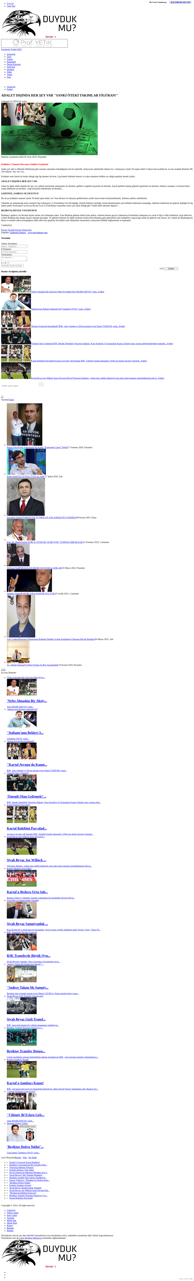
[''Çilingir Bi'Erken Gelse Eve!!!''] (22, 1109)
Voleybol (11, 67)
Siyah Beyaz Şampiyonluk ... (27, 924)
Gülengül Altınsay (18, 232)
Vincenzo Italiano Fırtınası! (21, 1167)
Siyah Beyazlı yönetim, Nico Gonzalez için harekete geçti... (33, 961)
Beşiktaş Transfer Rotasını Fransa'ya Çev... (28, 1195)
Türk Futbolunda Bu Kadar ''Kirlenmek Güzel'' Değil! (43, 447)
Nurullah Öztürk (14, 517)
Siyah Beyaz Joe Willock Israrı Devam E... (26, 836)
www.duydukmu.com (37, 232)
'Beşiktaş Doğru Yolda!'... (25, 1147)
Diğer (9, 72)
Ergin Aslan (12, 476)
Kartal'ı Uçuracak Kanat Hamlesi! (24, 1162)
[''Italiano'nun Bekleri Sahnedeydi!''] (22, 726)
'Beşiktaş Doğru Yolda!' (17, 1123)
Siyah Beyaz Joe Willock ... (26, 860)
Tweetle (11, 230)
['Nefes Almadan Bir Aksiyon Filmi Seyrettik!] (22, 695)
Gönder (171, 269)
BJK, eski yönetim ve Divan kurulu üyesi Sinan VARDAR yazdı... (37, 770)
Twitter (13, 49)
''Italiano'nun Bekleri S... (25, 732)
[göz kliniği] (34, 47)
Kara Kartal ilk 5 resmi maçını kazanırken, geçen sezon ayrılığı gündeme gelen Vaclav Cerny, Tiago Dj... (54, 930)
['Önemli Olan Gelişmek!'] (22, 790)
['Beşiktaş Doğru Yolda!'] (22, 1140)
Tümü (11, 399)
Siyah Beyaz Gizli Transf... (26, 1019)
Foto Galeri (12, 1215)
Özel (9, 57)
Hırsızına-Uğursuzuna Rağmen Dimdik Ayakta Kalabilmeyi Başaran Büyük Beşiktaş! (56, 639)
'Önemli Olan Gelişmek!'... (26, 796)
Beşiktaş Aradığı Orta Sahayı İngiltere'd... (28, 1177)
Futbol (10, 59)
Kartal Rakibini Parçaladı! (18, 805)
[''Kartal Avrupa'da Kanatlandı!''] (22, 758)
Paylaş (4, 230)
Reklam (10, 1228)
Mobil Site (11, 1220)
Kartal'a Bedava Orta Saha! (19, 868)
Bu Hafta (33, 1157)
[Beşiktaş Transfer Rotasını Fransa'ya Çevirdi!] (22, 1045)
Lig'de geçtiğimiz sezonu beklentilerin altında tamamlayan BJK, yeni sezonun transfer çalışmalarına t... (53, 1057)
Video (9, 74)
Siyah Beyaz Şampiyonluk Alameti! (23, 900)
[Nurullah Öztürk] (26, 515)
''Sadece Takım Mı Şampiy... (27, 987)
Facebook (5, 49)
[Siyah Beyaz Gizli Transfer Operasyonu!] (22, 1013)
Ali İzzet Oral (13, 568)
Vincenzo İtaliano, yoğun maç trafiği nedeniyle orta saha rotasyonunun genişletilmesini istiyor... (49, 866)
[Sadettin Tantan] (29, 591)
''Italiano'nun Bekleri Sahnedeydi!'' (22, 709)
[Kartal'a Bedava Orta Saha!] (22, 886)
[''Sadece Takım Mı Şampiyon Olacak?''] (22, 981)
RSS (19, 49)
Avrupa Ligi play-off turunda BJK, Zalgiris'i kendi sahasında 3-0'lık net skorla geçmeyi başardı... (50, 834)
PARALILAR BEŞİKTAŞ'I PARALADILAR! (40, 568)
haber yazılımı (184, 1279)
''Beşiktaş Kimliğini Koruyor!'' (23, 1193)
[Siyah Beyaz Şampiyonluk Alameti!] (22, 918)
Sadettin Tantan (14, 593)
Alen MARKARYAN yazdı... (20, 707)
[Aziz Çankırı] (21, 636)
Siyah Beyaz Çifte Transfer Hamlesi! (25, 1175)
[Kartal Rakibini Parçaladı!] (22, 822)
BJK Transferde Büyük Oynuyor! (22, 932)
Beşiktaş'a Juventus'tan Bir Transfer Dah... (28, 1165)
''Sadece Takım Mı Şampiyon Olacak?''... (25, 964)
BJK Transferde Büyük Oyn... (28, 955)
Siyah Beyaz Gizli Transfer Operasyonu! (25, 996)
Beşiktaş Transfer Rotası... (26, 1051)
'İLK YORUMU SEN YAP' (180, 2)
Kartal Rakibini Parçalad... (27, 828)
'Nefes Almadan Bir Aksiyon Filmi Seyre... (26, 677)
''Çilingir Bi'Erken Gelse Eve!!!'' (21, 1091)
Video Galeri (12, 1213)
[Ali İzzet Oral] (18, 565)
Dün (25, 1157)
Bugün (18, 1157)
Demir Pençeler (14, 64)
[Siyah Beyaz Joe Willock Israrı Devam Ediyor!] (22, 854)
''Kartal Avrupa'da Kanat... (27, 764)
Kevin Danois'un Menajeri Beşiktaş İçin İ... (28, 1172)
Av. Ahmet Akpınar (15, 665)
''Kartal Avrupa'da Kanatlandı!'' (21, 741)
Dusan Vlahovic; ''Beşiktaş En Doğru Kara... (29, 1180)
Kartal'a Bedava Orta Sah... (27, 892)
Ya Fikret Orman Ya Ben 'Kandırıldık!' (41, 665)
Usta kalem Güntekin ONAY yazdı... (23, 1153)
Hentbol (10, 69)
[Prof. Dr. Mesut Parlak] (21, 539)
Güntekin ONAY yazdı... (18, 738)
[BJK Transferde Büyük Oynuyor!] (22, 949)
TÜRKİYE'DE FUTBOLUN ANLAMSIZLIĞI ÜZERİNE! (49, 517)
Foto (9, 77)
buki (191, 1279)
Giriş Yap (11, 6)
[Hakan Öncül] (24, 445)
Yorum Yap (26, 230)
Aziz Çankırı (12, 639)
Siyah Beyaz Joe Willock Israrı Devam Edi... (29, 1190)
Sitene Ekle (12, 1223)
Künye (10, 1225)
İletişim (10, 1230)
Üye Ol (10, 3)
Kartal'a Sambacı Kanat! (18, 1059)
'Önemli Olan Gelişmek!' (18, 773)
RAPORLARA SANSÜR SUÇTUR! (38, 593)
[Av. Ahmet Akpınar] (18, 662)
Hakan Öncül (13, 447)
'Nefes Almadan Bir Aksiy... (27, 701)
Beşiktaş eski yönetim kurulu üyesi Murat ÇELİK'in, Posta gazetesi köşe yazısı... (43, 993)
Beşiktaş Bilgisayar (33, 1238)
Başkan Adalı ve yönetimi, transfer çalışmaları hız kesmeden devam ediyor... (41, 898)
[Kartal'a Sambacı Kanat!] (22, 1077)
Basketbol (11, 62)
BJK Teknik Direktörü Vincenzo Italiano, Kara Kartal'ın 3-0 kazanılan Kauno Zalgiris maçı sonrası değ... (54, 802)
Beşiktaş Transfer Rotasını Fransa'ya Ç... (25, 1028)
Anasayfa (11, 54)
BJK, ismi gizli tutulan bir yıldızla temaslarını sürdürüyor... (33, 1025)
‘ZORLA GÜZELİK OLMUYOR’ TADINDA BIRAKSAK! (55, 542)
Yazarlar (10, 1218)
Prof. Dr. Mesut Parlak (17, 542)
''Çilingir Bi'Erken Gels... (25, 1115)
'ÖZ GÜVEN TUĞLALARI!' (31, 476)
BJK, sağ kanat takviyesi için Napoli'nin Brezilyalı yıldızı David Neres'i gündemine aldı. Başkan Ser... (52, 1089)
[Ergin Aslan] (26, 474)
